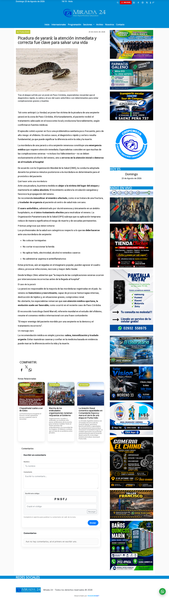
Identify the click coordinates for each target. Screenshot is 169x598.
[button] (118, 2)
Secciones (88, 24)
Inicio (47, 24)
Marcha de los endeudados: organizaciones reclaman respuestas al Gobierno (60, 412)
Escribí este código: (32, 493)
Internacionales (58, 24)
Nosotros (109, 24)
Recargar (92, 512)
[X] (147, 2)
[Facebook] (138, 2)
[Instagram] (142, 2)
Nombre (26, 462)
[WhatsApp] (134, 2)
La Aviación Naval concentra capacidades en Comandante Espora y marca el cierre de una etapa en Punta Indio (90, 413)
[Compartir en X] (26, 367)
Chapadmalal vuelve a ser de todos (31, 409)
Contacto (120, 24)
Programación (74, 24)
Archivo (99, 24)
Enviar (93, 523)
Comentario (28, 472)
